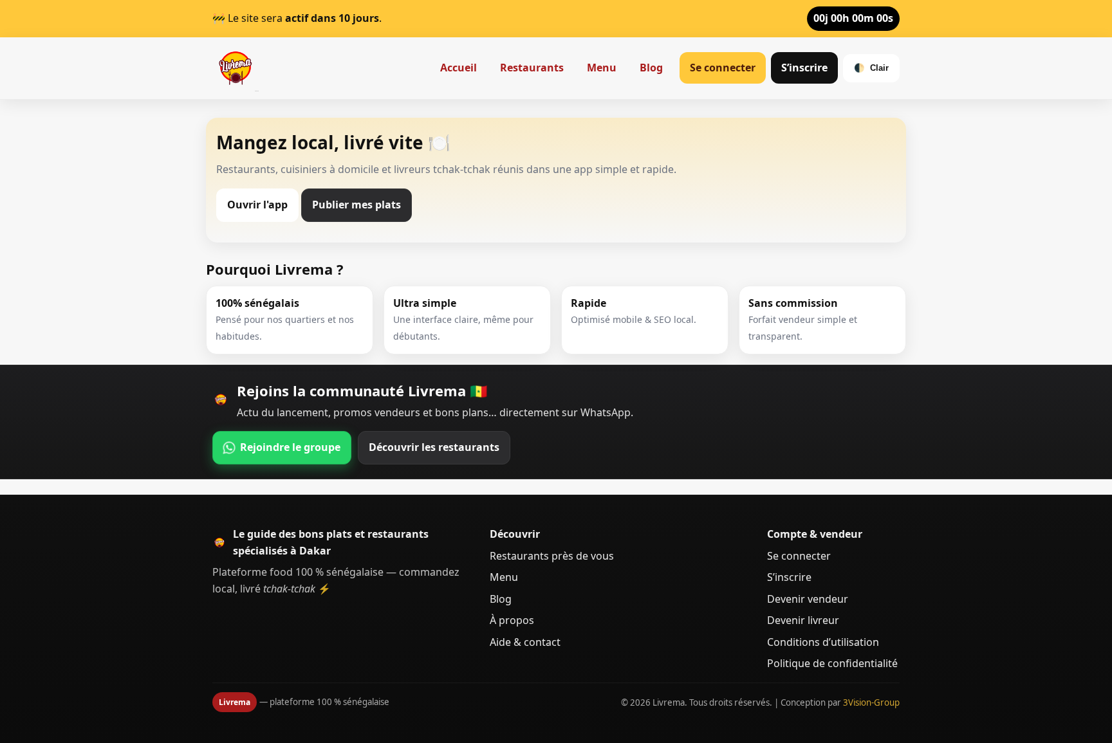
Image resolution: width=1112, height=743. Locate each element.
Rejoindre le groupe (290, 447)
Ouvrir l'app (257, 204)
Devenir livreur (803, 620)
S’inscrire (804, 67)
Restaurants (532, 67)
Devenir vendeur (807, 599)
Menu (601, 67)
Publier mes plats (356, 204)
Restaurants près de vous (552, 556)
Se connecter (722, 67)
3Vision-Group (871, 702)
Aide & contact (525, 642)
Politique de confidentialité (832, 663)
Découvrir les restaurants (434, 447)
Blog (651, 67)
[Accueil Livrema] (235, 68)
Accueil (458, 67)
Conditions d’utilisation (823, 642)
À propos (512, 620)
